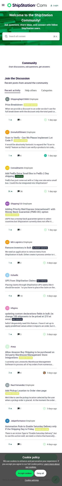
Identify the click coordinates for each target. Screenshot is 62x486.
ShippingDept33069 (20, 99)
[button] (31, 480)
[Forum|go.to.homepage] (25, 5)
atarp (13, 347)
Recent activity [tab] (12, 90)
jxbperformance (18, 421)
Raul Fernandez (18, 385)
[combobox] (31, 36)
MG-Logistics (17, 242)
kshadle (14, 275)
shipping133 (16, 204)
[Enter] (5, 36)
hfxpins (14, 308)
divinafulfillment (18, 132)
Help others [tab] (31, 90)
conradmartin (17, 168)
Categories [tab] (46, 90)
